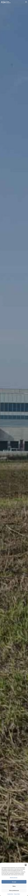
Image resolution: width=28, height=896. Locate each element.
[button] (25, 864)
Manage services (13, 877)
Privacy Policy (17, 894)
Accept (14, 882)
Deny (14, 886)
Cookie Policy (10, 894)
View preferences (14, 890)
